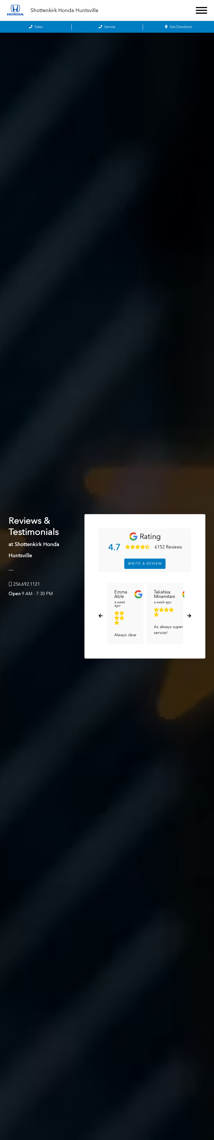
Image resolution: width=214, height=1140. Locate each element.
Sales (38, 27)
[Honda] (15, 10)
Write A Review (145, 564)
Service (109, 27)
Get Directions (180, 27)
